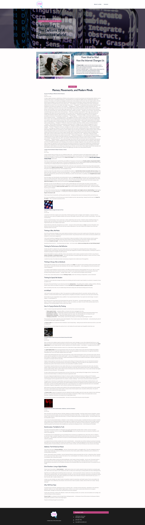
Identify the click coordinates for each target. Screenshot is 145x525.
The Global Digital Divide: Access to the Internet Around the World (58, 337)
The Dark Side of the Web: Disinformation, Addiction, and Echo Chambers (59, 408)
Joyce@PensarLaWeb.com (81, 522)
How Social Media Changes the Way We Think (53, 209)
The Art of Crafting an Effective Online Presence (54, 93)
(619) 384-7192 (78, 519)
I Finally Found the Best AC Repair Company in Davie (55, 149)
